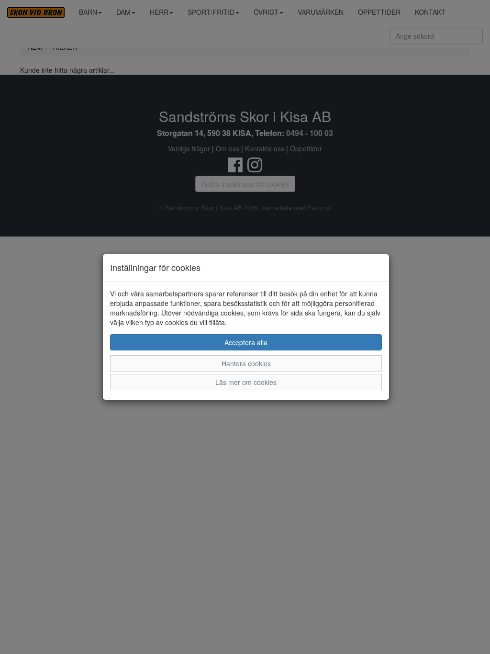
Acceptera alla (245, 342)
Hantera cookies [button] (246, 363)
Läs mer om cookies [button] (246, 382)
